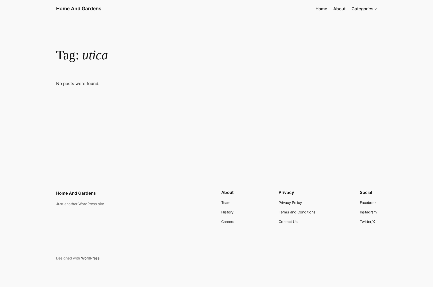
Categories (362, 8)
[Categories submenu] (375, 9)
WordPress (90, 258)
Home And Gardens (78, 9)
